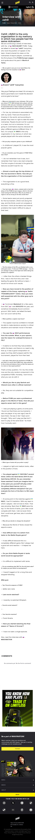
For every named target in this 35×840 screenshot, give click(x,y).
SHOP (17, 794)
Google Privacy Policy (17, 834)
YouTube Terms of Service (23, 832)
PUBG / (4, 23)
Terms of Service (12, 832)
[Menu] (2, 2)
